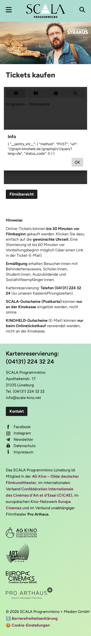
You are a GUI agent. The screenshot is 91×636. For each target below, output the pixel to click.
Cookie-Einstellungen (31, 625)
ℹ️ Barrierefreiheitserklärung (32, 618)
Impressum (23, 452)
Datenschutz (25, 445)
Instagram (22, 433)
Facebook (22, 426)
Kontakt (16, 411)
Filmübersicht (21, 194)
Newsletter (23, 439)
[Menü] (9, 10)
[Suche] (82, 10)
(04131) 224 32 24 (30, 361)
